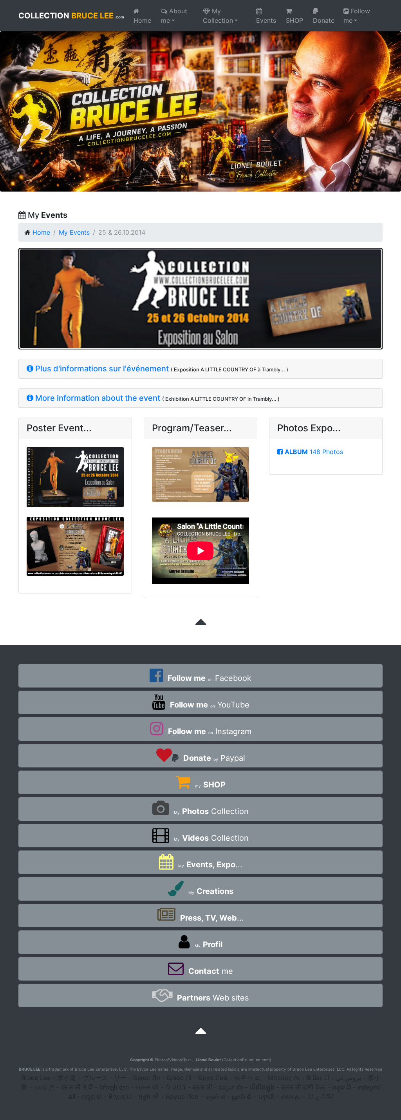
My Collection (218, 15)
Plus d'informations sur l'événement (101, 368)
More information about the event (96, 398)
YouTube (209, 704)
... (210, 864)
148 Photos (314, 452)
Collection (211, 811)
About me (174, 15)
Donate (323, 20)
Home (142, 20)
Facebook (209, 678)
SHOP (294, 20)
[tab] (200, 368)
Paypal (214, 758)
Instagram (209, 731)
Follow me (356, 15)
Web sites (213, 997)
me (210, 971)
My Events (74, 232)
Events (266, 20)
